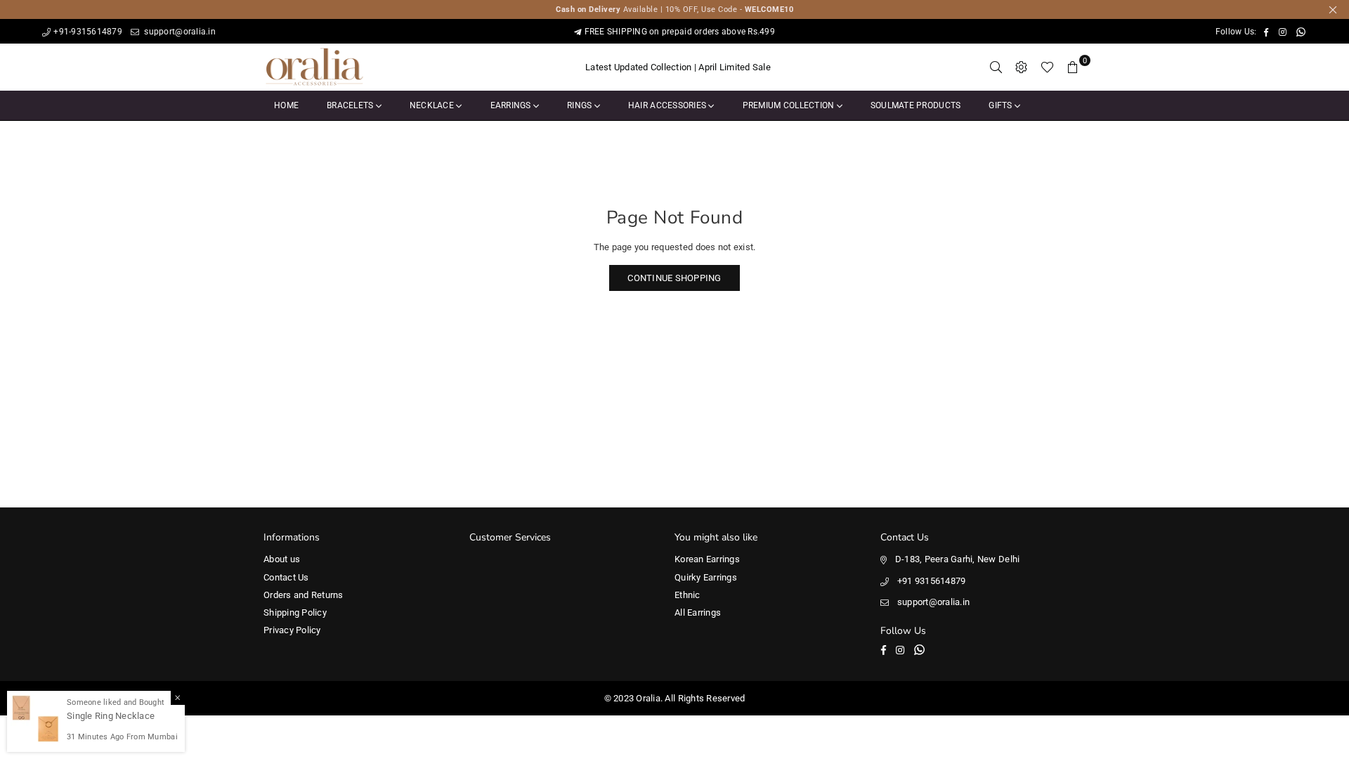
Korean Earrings (707, 559)
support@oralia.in (179, 32)
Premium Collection (790, 105)
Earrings (511, 105)
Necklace (433, 105)
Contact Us (286, 577)
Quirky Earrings (705, 577)
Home (286, 105)
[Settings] (1021, 67)
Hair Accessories (668, 105)
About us (281, 559)
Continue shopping (674, 278)
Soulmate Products (915, 105)
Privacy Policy (292, 630)
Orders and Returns (303, 595)
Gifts (1002, 105)
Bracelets (351, 105)
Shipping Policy (295, 612)
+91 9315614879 (931, 581)
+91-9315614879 (87, 32)
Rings (580, 105)
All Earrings (697, 612)
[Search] (996, 67)
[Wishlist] (1047, 67)
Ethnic (687, 595)
